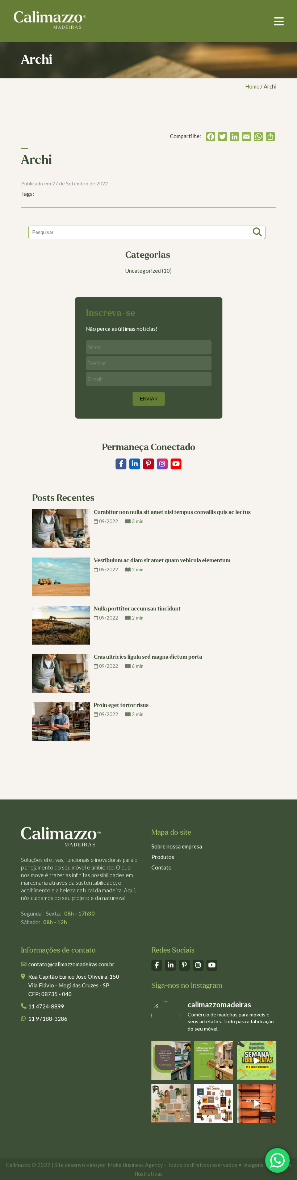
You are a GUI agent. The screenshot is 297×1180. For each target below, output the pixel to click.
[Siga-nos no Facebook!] (121, 464)
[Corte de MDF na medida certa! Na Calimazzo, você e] (171, 1060)
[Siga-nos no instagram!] (162, 464)
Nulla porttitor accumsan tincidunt (137, 609)
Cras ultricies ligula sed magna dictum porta (148, 657)
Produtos (162, 857)
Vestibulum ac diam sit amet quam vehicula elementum (162, 560)
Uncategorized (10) (148, 270)
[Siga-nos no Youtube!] (176, 464)
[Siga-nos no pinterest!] (148, 464)
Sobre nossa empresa (176, 846)
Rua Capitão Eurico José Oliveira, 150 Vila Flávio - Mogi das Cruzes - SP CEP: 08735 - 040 (73, 985)
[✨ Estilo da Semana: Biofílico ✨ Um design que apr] (171, 1103)
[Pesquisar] (258, 230)
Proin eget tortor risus (121, 705)
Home (252, 86)
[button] (278, 21)
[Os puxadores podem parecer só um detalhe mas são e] (213, 1060)
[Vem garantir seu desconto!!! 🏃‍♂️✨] (256, 1060)
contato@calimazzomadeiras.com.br (71, 964)
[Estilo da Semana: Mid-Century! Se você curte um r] (213, 1103)
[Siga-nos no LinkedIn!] (134, 464)
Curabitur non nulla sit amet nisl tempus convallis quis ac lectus (172, 512)
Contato (161, 867)
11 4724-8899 (46, 1006)
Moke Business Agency (135, 1165)
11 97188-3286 (47, 1018)
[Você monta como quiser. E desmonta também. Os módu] (256, 1103)
